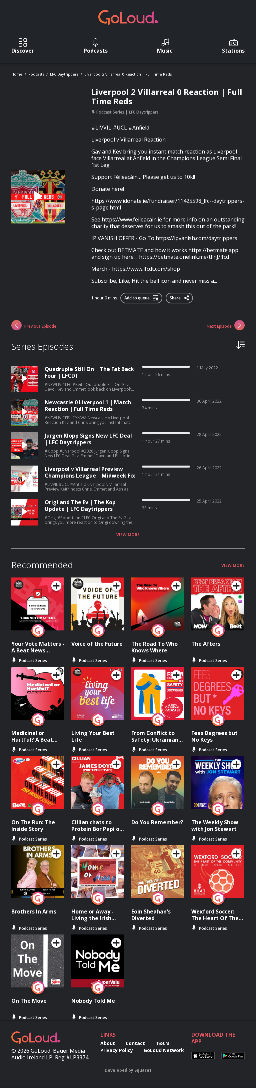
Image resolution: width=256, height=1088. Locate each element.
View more (128, 535)
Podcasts (36, 74)
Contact (135, 1043)
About (107, 1043)
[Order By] (240, 344)
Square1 (143, 1070)
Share (176, 297)
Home (16, 74)
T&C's (163, 1043)
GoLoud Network (164, 1050)
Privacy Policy (116, 1050)
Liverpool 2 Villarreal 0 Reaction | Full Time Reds (128, 74)
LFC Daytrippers (64, 74)
